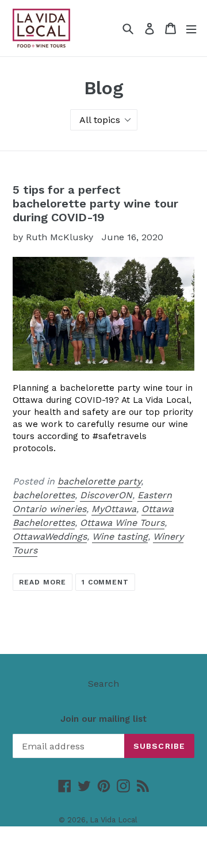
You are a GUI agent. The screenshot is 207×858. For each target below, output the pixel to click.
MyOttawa (113, 508)
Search (103, 683)
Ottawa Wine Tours (122, 522)
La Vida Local (113, 819)
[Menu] (191, 28)
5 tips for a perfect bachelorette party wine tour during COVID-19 (95, 203)
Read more (42, 582)
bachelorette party (99, 481)
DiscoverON (106, 495)
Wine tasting (120, 536)
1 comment (105, 582)
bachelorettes (44, 495)
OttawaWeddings (50, 536)
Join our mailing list (103, 719)
